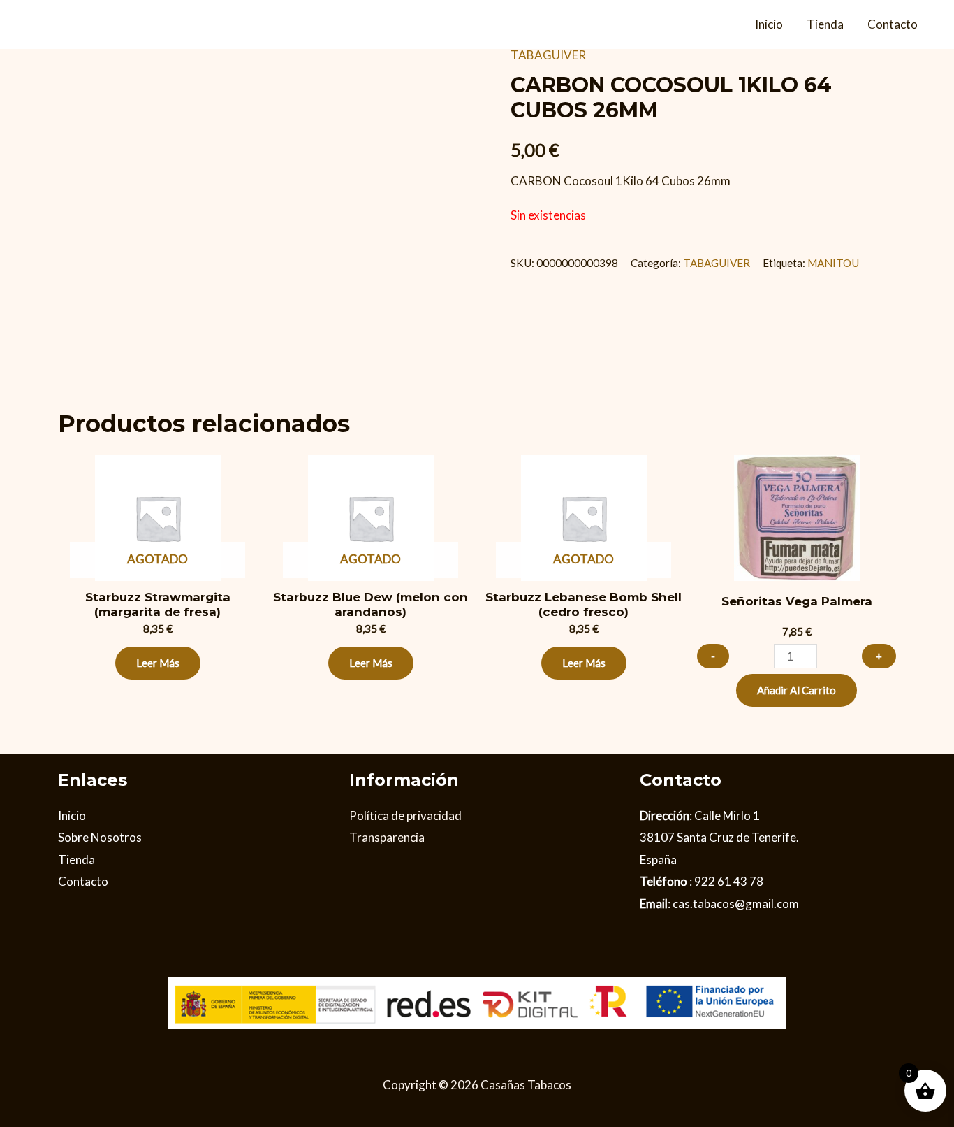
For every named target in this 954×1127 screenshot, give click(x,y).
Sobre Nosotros (100, 837)
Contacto (892, 24)
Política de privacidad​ (405, 815)
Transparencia (387, 837)
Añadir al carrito (796, 690)
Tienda (825, 24)
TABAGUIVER (548, 55)
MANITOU (833, 263)
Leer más (157, 662)
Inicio (769, 24)
